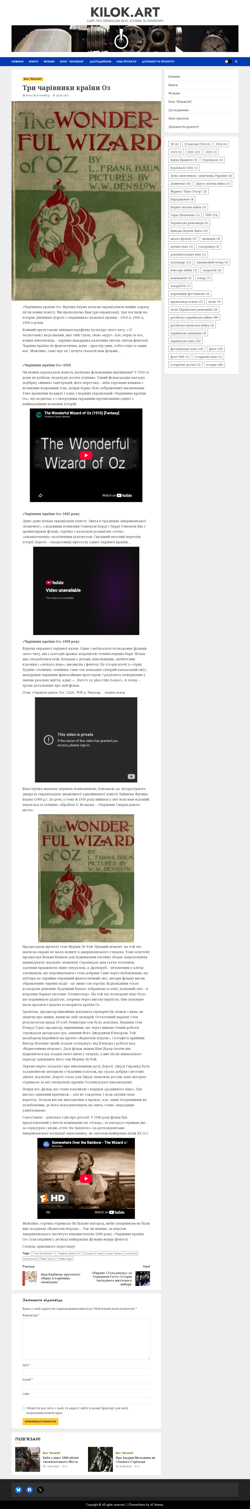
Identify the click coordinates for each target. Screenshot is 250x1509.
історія (214, 364)
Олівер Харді (65, 1258)
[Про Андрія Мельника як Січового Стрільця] (100, 1459)
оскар (203, 278)
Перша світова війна (188, 207)
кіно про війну (183, 270)
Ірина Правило (183, 160)
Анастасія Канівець (38, 95)
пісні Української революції (193, 309)
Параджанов (182, 199)
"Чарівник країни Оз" (69, 1253)
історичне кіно (208, 357)
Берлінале (213, 160)
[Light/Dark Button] (228, 61)
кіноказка (131, 1253)
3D (174, 144)
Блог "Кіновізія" (33, 79)
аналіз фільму (183, 238)
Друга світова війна (213, 183)
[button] (236, 61)
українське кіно (185, 341)
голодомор (208, 246)
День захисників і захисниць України (201, 175)
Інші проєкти (126, 61)
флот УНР (179, 357)
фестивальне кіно (186, 349)
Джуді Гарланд (114, 1253)
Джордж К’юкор (93, 1253)
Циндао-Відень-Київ (189, 231)
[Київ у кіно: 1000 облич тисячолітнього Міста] (27, 1459)
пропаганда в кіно (186, 301)
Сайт (26, 1394)
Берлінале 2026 (184, 168)
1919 (176, 152)
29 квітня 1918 (197, 144)
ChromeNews (136, 1505)
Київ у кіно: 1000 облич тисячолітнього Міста (61, 1460)
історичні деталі (185, 364)
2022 (193, 152)
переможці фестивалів (189, 294)
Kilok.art (125, 12)
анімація (211, 238)
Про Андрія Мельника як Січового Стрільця (135, 1460)
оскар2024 (180, 286)
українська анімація (188, 333)
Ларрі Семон (47, 1258)
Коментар (31, 1315)
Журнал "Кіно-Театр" (188, 191)
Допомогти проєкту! (158, 61)
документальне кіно (188, 254)
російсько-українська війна (194, 317)
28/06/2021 (62, 95)
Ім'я (27, 1365)
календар (180, 262)
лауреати (212, 270)
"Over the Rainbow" (43, 1253)
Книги (33, 61)
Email (28, 1379)
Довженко (180, 183)
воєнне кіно (181, 246)
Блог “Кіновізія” (72, 61)
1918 (221, 144)
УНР (211, 215)
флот (216, 349)
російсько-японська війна (192, 325)
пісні (214, 301)
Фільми (49, 61)
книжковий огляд (212, 262)
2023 (211, 152)
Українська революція (189, 223)
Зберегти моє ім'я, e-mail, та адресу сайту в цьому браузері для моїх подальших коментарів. (77, 1410)
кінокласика (30, 1258)
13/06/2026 (52, 1466)
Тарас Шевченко (185, 215)
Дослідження (100, 61)
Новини (17, 61)
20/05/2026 (125, 1466)
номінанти (180, 278)
